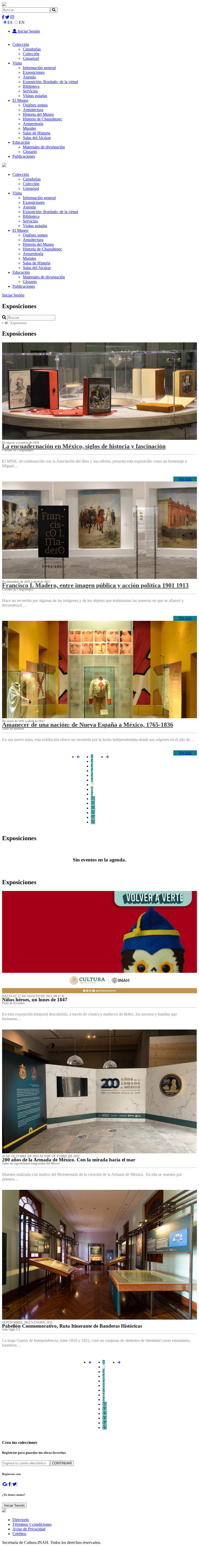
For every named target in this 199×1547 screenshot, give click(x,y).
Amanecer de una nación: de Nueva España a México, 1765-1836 (87, 724)
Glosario (30, 151)
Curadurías (32, 49)
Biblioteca (31, 86)
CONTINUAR (62, 1463)
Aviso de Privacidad (28, 1529)
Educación (21, 142)
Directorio (20, 1519)
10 (93, 798)
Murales (29, 128)
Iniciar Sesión (28, 31)
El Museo (20, 100)
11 (93, 803)
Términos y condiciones (32, 1524)
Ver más (185, 479)
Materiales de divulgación (44, 147)
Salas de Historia (36, 133)
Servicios (30, 91)
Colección (20, 44)
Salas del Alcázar (37, 137)
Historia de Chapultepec (42, 119)
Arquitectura (33, 109)
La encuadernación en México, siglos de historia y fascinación (84, 446)
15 (93, 822)
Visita (17, 63)
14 (93, 817)
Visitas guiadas (35, 95)
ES (10, 22)
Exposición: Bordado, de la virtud (50, 82)
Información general (39, 68)
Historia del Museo (38, 114)
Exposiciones (34, 72)
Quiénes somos (35, 105)
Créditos (19, 1533)
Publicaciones (23, 156)
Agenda (29, 77)
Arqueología (33, 123)
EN (22, 22)
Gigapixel (31, 58)
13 (93, 812)
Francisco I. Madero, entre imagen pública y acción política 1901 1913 (95, 585)
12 (93, 808)
